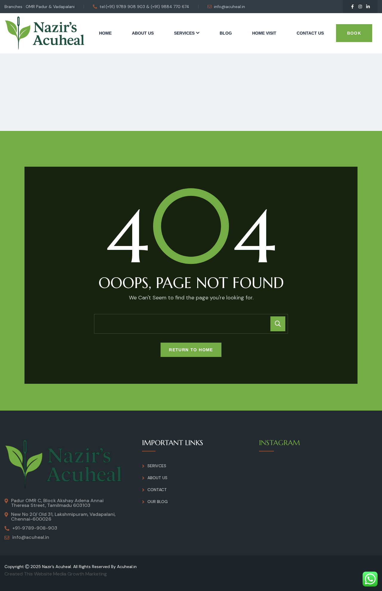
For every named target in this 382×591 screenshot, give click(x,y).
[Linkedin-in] (368, 6)
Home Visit (264, 33)
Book (354, 33)
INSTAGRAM (279, 442)
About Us (143, 33)
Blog (226, 33)
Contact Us (310, 33)
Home (105, 33)
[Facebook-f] (352, 6)
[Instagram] (360, 6)
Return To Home (191, 349)
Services (184, 33)
